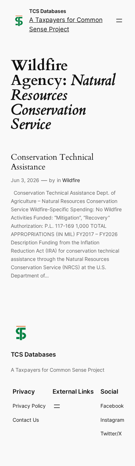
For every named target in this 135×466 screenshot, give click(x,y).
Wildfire (71, 180)
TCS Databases (47, 11)
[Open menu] (119, 20)
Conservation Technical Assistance (52, 162)
